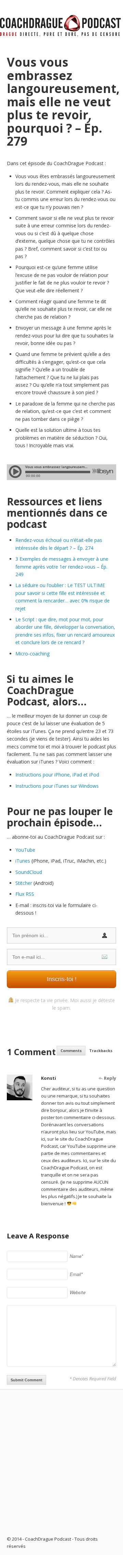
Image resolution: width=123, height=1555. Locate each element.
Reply (109, 1078)
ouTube (26, 850)
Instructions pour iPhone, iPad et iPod (57, 774)
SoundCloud (28, 872)
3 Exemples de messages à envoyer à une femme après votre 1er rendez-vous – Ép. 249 (61, 566)
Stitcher (23, 883)
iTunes (22, 861)
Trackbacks (100, 1050)
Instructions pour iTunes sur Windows (57, 786)
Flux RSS (24, 894)
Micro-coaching (32, 653)
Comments (71, 1050)
